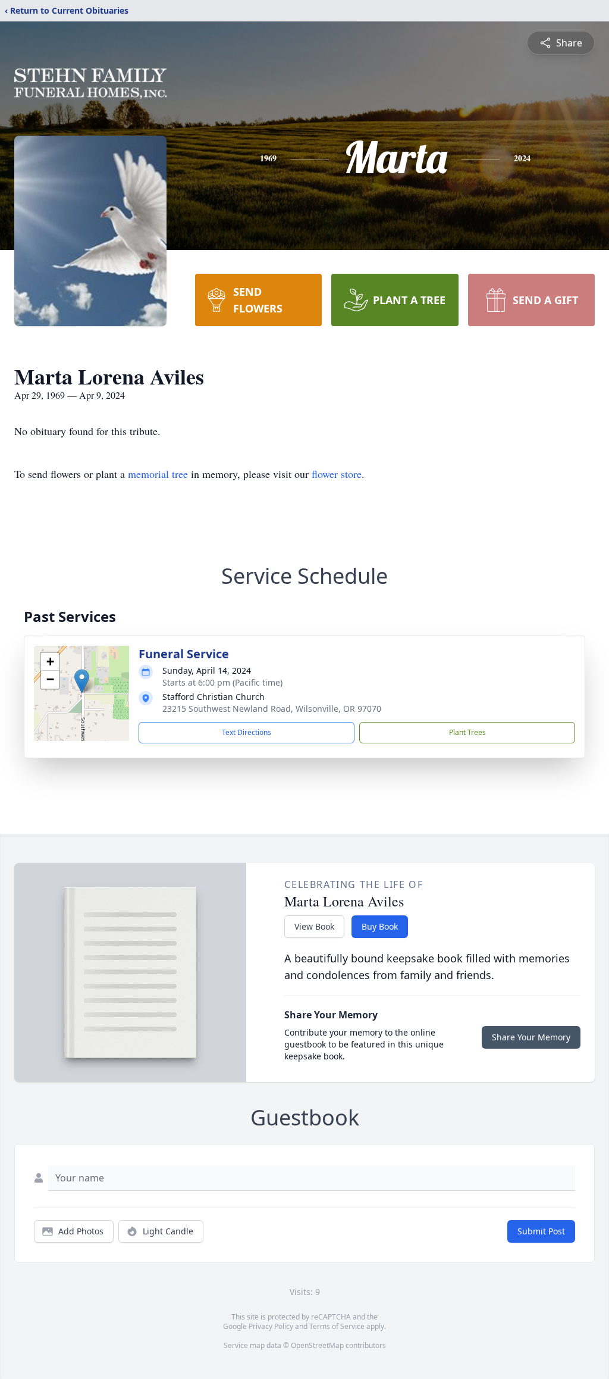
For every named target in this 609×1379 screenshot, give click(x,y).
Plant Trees (467, 732)
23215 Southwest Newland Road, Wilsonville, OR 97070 (271, 708)
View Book (314, 926)
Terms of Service (337, 1326)
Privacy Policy (271, 1326)
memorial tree (158, 474)
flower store (337, 474)
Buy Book (380, 926)
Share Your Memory (531, 1037)
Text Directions (246, 732)
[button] (81, 681)
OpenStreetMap (317, 1345)
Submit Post (541, 1231)
